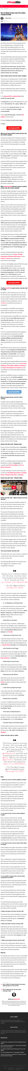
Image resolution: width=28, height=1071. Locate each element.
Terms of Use (10, 1069)
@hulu (5, 758)
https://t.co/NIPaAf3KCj (14, 764)
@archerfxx (8, 760)
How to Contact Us (20, 1068)
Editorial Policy (11, 1068)
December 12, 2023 (15, 771)
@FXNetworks (8, 754)
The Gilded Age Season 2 (14, 472)
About (5, 1068)
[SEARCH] (26, 6)
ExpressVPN (8, 186)
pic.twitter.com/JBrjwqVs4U (15, 582)
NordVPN (7, 288)
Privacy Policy (17, 1069)
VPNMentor (4, 303)
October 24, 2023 (14, 588)
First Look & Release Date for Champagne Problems (12, 1052)
